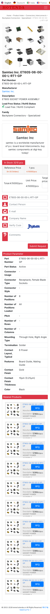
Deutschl (21, 3)
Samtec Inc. (8, 91)
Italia (32, 3)
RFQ (37, 408)
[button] (5, 46)
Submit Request (38, 246)
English (8, 3)
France (43, 3)
